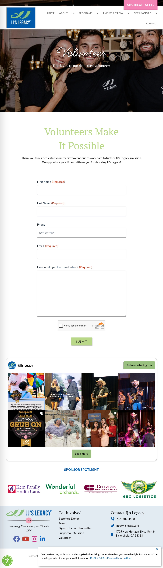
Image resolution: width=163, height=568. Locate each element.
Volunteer (65, 537)
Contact (152, 23)
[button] (26, 391)
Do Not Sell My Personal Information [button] (110, 558)
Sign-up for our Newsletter (75, 528)
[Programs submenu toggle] (97, 13)
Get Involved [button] (142, 13)
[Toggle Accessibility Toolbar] (7, 561)
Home (51, 13)
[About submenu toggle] (73, 13)
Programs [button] (85, 13)
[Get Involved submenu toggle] (156, 13)
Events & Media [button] (113, 13)
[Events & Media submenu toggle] (128, 13)
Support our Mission (71, 533)
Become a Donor (69, 518)
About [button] (63, 13)
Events (63, 523)
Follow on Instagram (139, 365)
